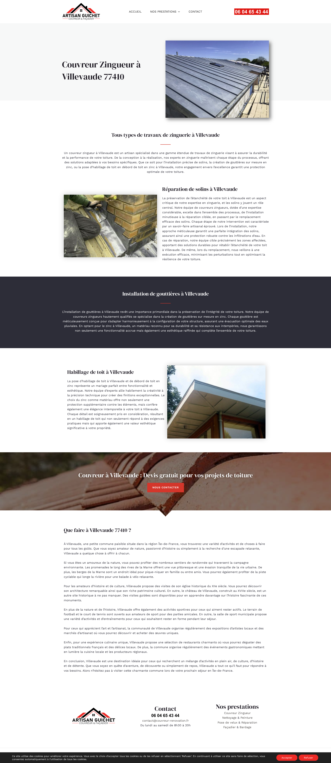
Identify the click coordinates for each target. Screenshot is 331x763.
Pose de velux (227, 722)
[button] (178, 11)
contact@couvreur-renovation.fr (165, 720)
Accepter (287, 757)
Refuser (308, 757)
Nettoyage (230, 717)
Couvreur (231, 713)
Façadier (229, 727)
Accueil (135, 11)
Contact (195, 11)
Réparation (249, 722)
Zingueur (244, 713)
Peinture (246, 717)
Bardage (245, 727)
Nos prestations (163, 11)
